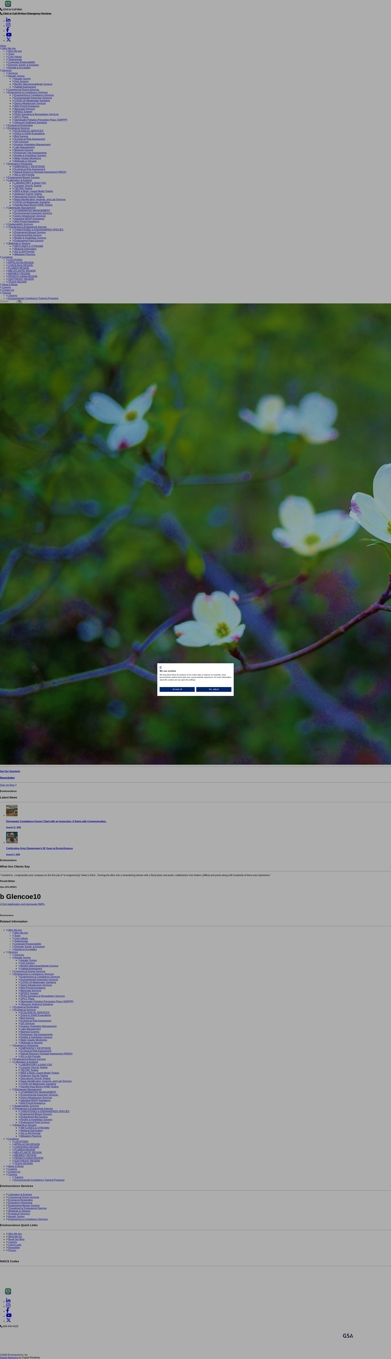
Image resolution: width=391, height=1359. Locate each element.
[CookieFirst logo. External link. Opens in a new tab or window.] (161, 667)
